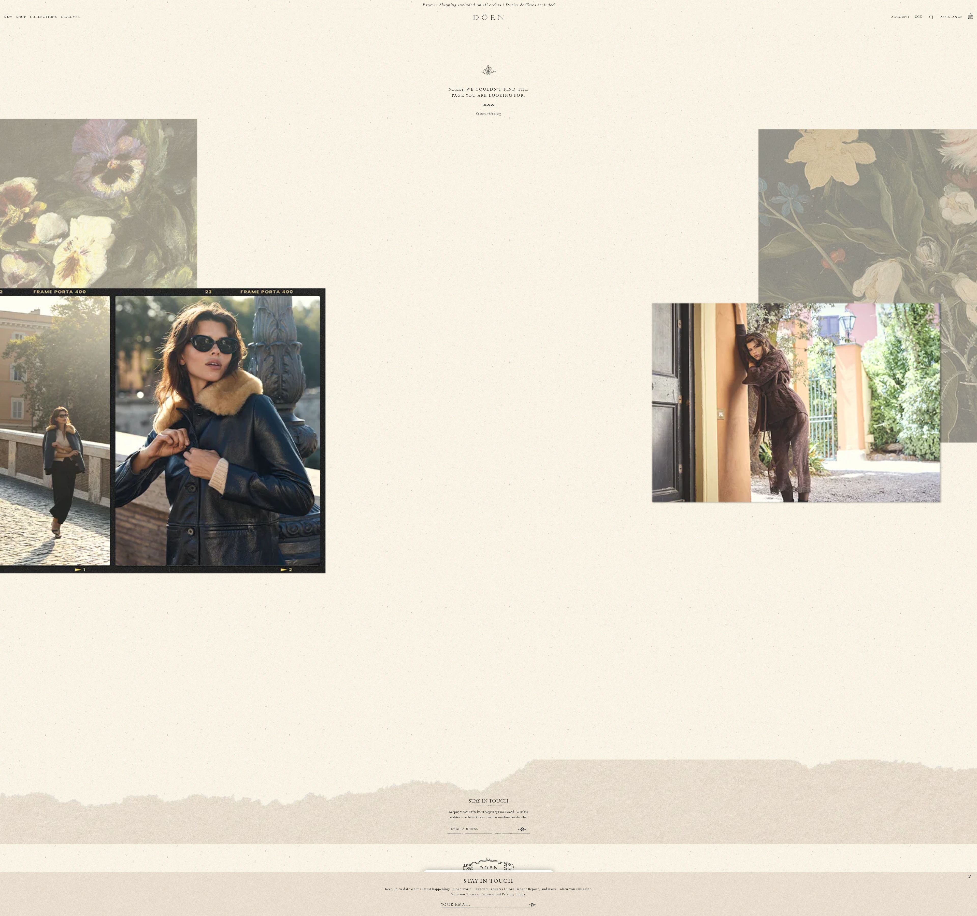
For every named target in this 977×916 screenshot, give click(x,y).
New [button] (8, 17)
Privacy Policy (513, 894)
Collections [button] (43, 17)
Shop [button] (21, 17)
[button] (970, 17)
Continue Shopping (488, 113)
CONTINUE (522, 829)
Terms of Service (480, 894)
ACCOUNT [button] (900, 17)
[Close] (969, 877)
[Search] (931, 18)
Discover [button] (70, 17)
